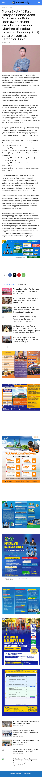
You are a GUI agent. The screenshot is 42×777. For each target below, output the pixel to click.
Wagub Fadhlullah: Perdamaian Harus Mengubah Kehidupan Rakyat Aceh (26, 291)
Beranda (4, 7)
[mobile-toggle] (3, 2)
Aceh (10, 7)
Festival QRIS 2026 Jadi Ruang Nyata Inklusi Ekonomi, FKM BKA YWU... (25, 751)
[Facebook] (10, 275)
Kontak (12, 773)
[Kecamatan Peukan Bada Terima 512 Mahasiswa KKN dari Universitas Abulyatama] (7, 310)
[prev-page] (3, 347)
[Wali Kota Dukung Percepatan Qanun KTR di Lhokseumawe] (7, 743)
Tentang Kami (27, 773)
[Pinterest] (19, 275)
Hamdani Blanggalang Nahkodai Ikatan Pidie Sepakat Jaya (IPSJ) (26, 722)
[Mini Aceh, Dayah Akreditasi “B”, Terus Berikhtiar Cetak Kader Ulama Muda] (7, 300)
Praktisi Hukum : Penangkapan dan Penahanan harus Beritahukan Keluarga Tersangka (25, 761)
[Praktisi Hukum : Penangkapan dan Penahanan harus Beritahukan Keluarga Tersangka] (7, 761)
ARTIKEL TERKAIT (9, 284)
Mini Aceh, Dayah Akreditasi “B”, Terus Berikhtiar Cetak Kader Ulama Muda (26, 300)
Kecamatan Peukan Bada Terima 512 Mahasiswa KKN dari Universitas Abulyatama (26, 309)
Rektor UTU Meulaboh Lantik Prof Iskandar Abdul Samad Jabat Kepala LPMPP (25, 733)
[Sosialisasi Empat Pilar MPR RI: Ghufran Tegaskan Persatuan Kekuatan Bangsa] (7, 339)
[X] (15, 275)
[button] (39, 2)
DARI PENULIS (21, 284)
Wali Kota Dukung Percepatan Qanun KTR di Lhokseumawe (26, 741)
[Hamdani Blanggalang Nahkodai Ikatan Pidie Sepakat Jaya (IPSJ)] (7, 724)
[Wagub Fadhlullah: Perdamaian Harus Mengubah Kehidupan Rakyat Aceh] (7, 291)
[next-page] (6, 347)
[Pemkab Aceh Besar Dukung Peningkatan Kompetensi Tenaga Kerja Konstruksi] (7, 319)
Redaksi (18, 773)
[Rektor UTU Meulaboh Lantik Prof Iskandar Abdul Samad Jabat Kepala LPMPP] (7, 733)
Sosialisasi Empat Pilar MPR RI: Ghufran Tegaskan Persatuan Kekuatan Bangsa (25, 339)
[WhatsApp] (23, 275)
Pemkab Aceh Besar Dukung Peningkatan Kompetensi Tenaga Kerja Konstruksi (24, 319)
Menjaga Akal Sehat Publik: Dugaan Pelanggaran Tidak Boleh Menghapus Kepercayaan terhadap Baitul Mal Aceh (26, 329)
